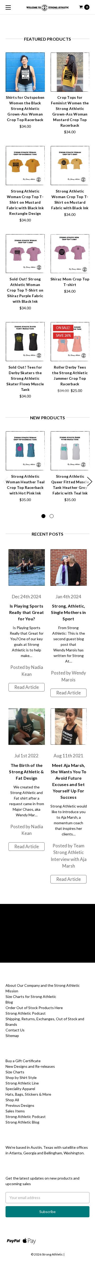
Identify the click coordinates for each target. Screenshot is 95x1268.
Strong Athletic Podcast (26, 1013)
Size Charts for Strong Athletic (31, 996)
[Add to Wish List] (39, 66)
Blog (9, 1002)
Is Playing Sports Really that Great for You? (26, 612)
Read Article (26, 687)
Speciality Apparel (20, 1088)
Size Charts (15, 1072)
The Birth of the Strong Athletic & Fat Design (26, 771)
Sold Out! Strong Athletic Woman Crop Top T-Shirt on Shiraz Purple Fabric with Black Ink (25, 290)
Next (89, 481)
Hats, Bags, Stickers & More (28, 1094)
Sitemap (12, 1035)
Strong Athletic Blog (22, 1122)
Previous (5, 481)
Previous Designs (20, 1105)
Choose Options (25, 85)
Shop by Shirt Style (21, 1077)
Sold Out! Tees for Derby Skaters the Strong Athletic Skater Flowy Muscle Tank (25, 378)
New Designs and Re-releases (30, 1066)
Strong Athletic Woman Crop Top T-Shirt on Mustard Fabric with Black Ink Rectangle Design (25, 202)
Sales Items (15, 1111)
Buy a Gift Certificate (23, 1060)
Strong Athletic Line (22, 1083)
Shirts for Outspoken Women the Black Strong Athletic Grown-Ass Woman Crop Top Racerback (25, 108)
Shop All (12, 1100)
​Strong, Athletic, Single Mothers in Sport (68, 612)
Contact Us (15, 1030)
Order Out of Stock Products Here (34, 1007)
